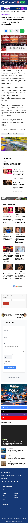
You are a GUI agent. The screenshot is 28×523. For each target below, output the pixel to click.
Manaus (16, 493)
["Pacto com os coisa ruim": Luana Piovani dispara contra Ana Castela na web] (7, 171)
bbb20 (3, 133)
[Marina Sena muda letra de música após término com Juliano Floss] (20, 267)
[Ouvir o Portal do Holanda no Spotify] (22, 31)
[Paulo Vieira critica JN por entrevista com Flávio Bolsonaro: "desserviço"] (8, 249)
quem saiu (21, 133)
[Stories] (18, 2)
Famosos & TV (8, 11)
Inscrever (6, 302)
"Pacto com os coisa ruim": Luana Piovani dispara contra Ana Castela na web (18, 174)
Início (2, 11)
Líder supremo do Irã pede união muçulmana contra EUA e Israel (12, 164)
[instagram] (8, 481)
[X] (5, 481)
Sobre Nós (8, 521)
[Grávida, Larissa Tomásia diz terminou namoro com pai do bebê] (20, 249)
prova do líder (9, 133)
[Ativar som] (25, 149)
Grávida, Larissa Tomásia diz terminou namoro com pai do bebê (19, 257)
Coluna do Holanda (18, 489)
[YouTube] (14, 481)
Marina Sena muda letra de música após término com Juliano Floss (20, 276)
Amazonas (4, 491)
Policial (15, 491)
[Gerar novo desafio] (10, 357)
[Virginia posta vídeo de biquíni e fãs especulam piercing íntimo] (8, 267)
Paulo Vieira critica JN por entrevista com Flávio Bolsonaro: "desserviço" (8, 258)
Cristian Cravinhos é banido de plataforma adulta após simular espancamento (20, 239)
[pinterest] (11, 481)
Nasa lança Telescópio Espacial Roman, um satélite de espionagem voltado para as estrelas (17, 464)
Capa (3, 489)
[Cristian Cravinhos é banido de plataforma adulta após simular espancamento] (20, 230)
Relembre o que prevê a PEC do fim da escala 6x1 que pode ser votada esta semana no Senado (17, 458)
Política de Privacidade (17, 521)
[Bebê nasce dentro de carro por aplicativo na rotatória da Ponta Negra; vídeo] (3, 450)
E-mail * (6, 337)
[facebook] (2, 481)
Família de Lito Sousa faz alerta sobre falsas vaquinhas (7, 239)
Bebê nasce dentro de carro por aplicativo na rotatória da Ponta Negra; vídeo (17, 451)
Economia (4, 497)
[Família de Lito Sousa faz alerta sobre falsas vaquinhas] (8, 230)
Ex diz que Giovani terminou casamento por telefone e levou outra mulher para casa (18, 185)
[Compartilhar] (16, 31)
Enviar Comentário (10, 367)
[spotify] (17, 481)
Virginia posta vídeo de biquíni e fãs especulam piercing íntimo (8, 276)
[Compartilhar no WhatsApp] (11, 31)
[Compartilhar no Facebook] (6, 31)
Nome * (6, 330)
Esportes (16, 497)
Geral (3, 499)
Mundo (15, 495)
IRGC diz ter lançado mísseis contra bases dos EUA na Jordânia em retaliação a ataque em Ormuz (14, 443)
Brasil (3, 495)
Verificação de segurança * (10, 354)
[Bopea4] (9, 2)
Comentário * (7, 343)
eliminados (15, 133)
